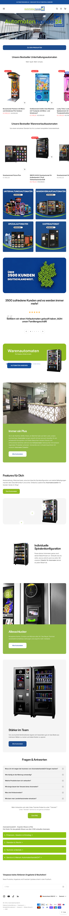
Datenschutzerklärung (9, 905)
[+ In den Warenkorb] (24, 102)
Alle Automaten (17, 454)
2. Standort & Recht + (13, 842)
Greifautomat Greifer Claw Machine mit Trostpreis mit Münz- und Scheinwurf (42, 111)
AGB (6, 909)
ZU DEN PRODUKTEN (34, 47)
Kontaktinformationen (9, 907)
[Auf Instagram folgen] (4, 896)
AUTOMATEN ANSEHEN (19, 365)
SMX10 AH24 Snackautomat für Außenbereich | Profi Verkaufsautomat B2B (41, 177)
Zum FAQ (34, 815)
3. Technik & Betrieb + (13, 850)
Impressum (21, 905)
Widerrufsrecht (28, 907)
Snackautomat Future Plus (12, 175)
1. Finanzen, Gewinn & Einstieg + (18, 835)
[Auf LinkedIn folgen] (18, 896)
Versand (19, 907)
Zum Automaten (11, 491)
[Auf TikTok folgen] (13, 896)
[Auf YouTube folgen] (8, 896)
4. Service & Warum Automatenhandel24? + (23, 857)
